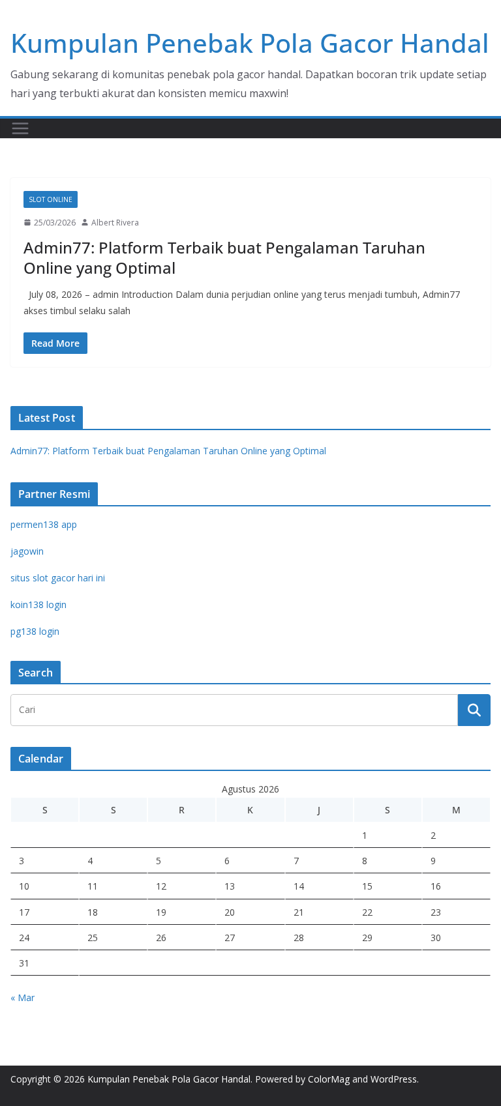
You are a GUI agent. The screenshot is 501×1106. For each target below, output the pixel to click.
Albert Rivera (115, 222)
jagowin (27, 551)
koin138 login (38, 604)
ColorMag (329, 1079)
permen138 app (43, 524)
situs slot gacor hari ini (57, 578)
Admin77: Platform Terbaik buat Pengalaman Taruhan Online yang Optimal (224, 257)
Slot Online (50, 199)
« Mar (22, 997)
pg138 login (34, 631)
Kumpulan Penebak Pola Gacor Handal (249, 43)
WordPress (394, 1079)
